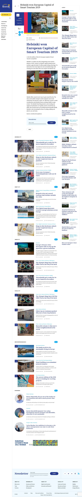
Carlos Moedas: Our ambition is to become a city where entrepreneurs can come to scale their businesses (41, 427)
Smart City (3, 27)
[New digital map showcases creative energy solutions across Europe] (26, 212)
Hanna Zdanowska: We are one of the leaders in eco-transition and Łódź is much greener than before (40, 398)
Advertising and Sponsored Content (61, 493)
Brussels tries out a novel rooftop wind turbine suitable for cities (46, 195)
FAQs (32, 493)
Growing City (4, 25)
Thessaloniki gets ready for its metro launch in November (46, 143)
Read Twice (3, 34)
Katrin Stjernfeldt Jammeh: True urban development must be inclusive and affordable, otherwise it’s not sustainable (40, 412)
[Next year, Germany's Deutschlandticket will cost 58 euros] (26, 176)
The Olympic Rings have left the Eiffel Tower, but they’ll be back (46, 263)
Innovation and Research (46, 486)
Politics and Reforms (30, 486)
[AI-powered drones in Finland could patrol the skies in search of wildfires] (65, 205)
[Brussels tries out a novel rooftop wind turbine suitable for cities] (26, 196)
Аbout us (3, 23)
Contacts (16, 488)
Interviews (3, 39)
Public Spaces (75, 486)
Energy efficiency (76, 488)
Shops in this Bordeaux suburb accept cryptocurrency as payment (46, 159)
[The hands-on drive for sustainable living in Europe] (26, 351)
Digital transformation (45, 484)
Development (19, 21)
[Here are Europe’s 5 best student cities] (65, 236)
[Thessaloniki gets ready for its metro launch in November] (26, 146)
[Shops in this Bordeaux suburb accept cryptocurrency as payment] (26, 161)
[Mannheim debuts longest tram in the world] (65, 75)
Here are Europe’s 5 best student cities (69, 243)
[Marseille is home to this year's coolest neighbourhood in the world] (26, 330)
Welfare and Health (62, 488)
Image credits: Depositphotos (46, 495)
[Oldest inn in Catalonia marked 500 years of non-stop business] (26, 315)
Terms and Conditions (39, 493)
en (17, 15)
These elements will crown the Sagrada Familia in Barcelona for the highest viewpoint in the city (69, 195)
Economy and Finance (30, 484)
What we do (17, 484)
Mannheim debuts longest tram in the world (70, 80)
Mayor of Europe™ (3, 36)
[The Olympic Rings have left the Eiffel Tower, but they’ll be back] (26, 266)
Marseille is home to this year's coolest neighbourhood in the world (46, 327)
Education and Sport (62, 486)
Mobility (74, 484)
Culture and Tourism (62, 484)
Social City (3, 31)
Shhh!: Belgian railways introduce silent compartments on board (69, 145)
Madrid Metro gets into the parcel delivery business (69, 228)
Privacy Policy (49, 493)
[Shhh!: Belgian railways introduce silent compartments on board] (65, 139)
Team (16, 486)
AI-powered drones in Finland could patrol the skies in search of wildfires (69, 212)
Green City (3, 29)
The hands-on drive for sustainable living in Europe (45, 348)
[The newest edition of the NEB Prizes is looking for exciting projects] (26, 381)
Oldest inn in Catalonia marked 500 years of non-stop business (46, 312)
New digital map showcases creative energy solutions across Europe (47, 210)
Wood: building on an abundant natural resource (46, 363)
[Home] (15, 6)
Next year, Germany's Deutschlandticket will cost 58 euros (46, 173)
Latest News (4, 21)
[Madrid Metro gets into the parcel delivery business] (65, 221)
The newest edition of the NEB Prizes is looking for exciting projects (46, 378)
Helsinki (20, 18)
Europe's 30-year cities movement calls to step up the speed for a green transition (46, 246)
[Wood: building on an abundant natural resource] (26, 366)
